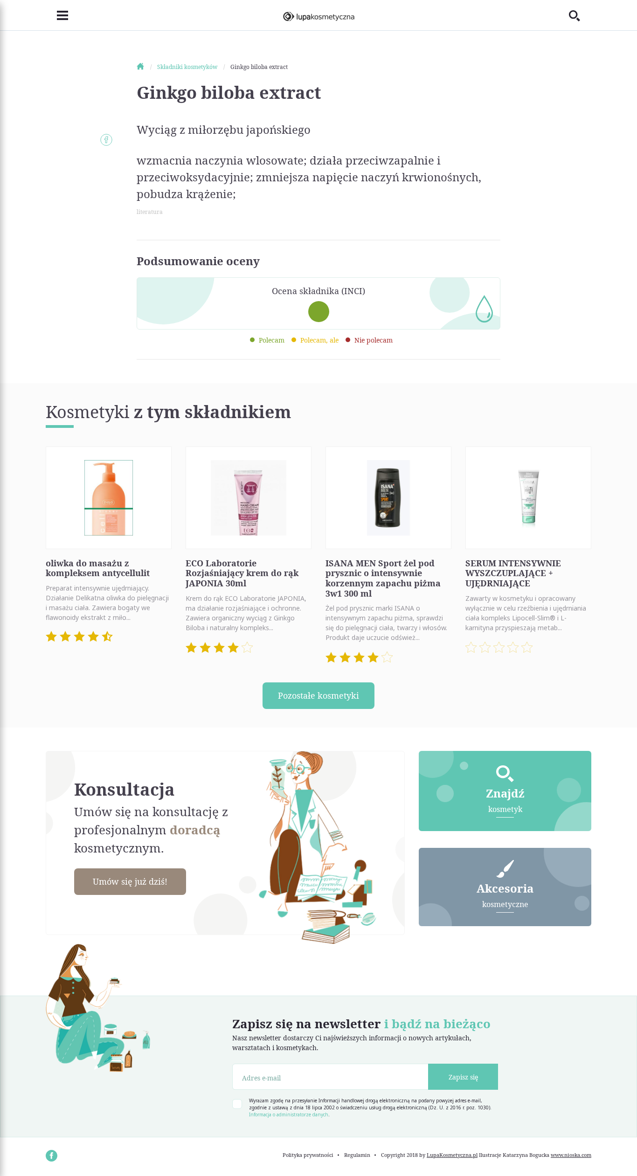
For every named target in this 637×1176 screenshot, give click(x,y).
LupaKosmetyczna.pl (452, 1154)
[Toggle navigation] (57, 15)
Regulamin (357, 1154)
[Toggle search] (580, 15)
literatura (150, 212)
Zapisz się (463, 1077)
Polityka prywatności (308, 1154)
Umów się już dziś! (130, 881)
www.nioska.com (571, 1154)
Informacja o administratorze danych (288, 1114)
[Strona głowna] (146, 67)
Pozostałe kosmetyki (318, 695)
